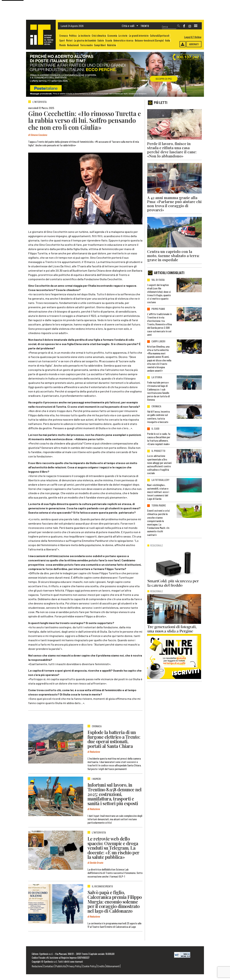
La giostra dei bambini (85, 40)
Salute (100, 40)
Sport (62, 40)
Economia (112, 35)
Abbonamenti (113, 966)
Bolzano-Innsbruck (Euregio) (149, 40)
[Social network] (184, 25)
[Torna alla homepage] (41, 35)
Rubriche (111, 45)
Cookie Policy (89, 966)
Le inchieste (84, 35)
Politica (73, 35)
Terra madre (86, 45)
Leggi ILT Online (192, 37)
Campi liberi (100, 45)
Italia (167, 40)
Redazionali (73, 45)
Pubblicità (61, 966)
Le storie (122, 35)
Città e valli (128, 26)
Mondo (62, 45)
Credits (101, 966)
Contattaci (49, 966)
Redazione (37, 966)
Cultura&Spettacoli (159, 35)
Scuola (108, 40)
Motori (69, 40)
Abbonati (194, 44)
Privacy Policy (74, 966)
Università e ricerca (123, 40)
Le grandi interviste (139, 35)
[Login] (183, 44)
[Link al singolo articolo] (55, 743)
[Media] (195, 26)
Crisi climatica (99, 35)
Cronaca (63, 35)
